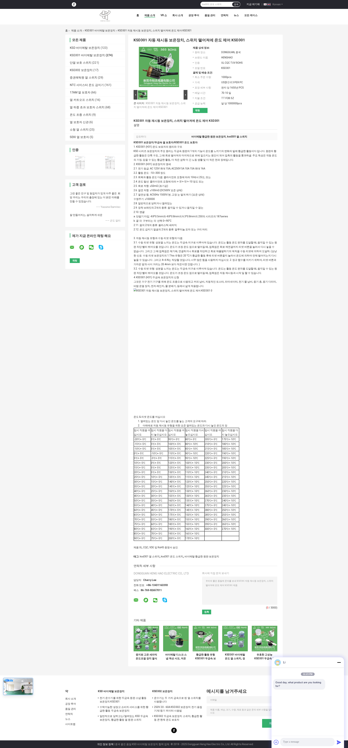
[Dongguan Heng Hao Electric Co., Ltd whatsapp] (83, 247)
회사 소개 (177, 15)
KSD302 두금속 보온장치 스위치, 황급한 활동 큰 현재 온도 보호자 (178, 718)
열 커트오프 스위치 (82, 100)
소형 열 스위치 (79, 129)
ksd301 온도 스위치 (172, 556)
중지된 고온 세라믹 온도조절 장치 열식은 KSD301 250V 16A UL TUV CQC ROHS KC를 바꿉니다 (146, 656)
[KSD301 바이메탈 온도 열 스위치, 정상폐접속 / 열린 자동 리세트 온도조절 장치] (235, 638)
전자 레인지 (157, 286)
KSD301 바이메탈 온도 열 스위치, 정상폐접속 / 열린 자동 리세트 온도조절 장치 (235, 656)
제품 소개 (149, 15)
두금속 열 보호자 (164, 142)
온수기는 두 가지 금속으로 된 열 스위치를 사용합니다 (177, 699)
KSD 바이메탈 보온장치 (85, 48)
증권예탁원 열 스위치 (83, 77)
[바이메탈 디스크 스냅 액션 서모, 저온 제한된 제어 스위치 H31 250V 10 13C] (176, 638)
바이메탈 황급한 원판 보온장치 (202, 556)
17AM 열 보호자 (80, 92)
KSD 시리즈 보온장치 (145, 151)
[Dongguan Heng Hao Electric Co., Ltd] (105, 16)
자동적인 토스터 (215, 281)
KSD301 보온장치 (144, 142)
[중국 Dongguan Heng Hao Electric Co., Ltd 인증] (80, 162)
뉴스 (236, 15)
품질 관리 (210, 15)
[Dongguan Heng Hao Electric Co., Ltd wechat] (93, 247)
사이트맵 (70, 724)
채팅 (197, 110)
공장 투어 (193, 15)
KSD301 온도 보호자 (186, 142)
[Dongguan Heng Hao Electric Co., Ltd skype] (103, 247)
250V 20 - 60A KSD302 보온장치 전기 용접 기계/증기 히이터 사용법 (178, 709)
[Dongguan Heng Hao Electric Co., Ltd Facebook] (74, 4)
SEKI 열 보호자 (79, 137)
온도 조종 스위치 (81, 114)
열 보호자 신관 (79, 122)
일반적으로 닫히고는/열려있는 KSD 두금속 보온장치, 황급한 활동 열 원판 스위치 (124, 718)
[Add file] (276, 742)
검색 (236, 4)
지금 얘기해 (253, 4)
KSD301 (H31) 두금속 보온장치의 (154, 277)
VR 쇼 (164, 15)
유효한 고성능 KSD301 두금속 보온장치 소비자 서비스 (264, 656)
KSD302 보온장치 (81, 70)
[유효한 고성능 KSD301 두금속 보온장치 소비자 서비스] (264, 638)
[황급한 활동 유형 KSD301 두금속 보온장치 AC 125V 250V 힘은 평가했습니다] (205, 638)
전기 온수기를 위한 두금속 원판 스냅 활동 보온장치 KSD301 (123, 699)
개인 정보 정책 (105, 744)
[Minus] (339, 662)
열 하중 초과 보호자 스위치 (87, 107)
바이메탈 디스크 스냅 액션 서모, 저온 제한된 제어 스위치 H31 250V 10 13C (176, 656)
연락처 (224, 15)
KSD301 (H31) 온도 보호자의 (152, 146)
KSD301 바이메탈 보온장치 (100, 30)
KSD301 (140, 164)
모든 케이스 (251, 15)
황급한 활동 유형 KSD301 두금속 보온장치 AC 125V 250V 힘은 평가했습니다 (205, 656)
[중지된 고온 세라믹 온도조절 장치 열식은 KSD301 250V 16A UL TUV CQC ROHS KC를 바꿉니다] (146, 638)
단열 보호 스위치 (81, 62)
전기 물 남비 (245, 281)
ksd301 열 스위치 (150, 556)
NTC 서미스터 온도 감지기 (87, 85)
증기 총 (258, 281)
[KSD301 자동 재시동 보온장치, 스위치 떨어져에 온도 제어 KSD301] (159, 68)
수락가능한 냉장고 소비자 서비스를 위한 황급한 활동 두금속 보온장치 (124, 709)
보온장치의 (159, 164)
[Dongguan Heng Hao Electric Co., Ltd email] (74, 247)
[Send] (339, 742)
